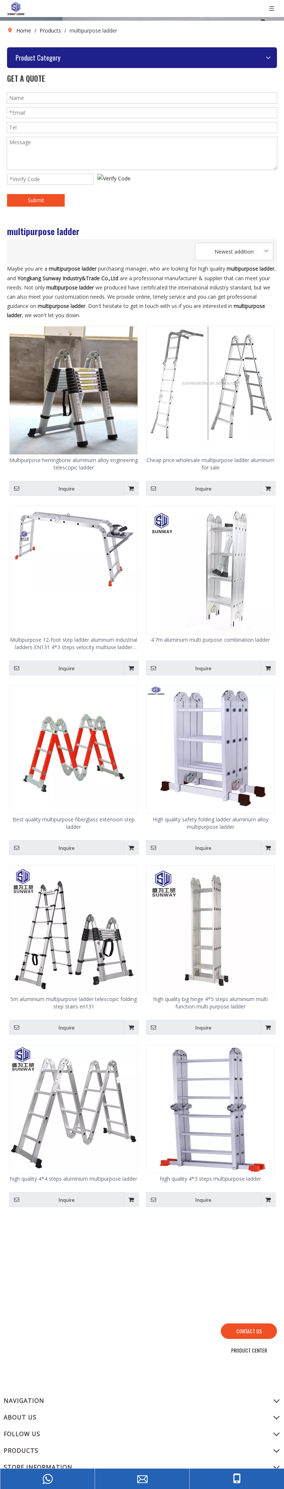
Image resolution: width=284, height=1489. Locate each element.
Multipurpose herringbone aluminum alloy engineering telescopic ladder (73, 464)
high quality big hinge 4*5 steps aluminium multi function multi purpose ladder (210, 1003)
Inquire (66, 489)
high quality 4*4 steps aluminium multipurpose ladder (73, 1178)
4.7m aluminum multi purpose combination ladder (210, 639)
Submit (36, 200)
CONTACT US (249, 1331)
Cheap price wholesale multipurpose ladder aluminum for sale (210, 464)
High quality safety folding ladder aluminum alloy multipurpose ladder (210, 823)
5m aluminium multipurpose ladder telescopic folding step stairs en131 (73, 1003)
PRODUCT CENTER (249, 1350)
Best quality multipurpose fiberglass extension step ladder (74, 823)
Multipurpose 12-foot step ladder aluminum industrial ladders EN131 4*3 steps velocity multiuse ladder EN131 (73, 643)
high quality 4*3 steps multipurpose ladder (210, 1178)
